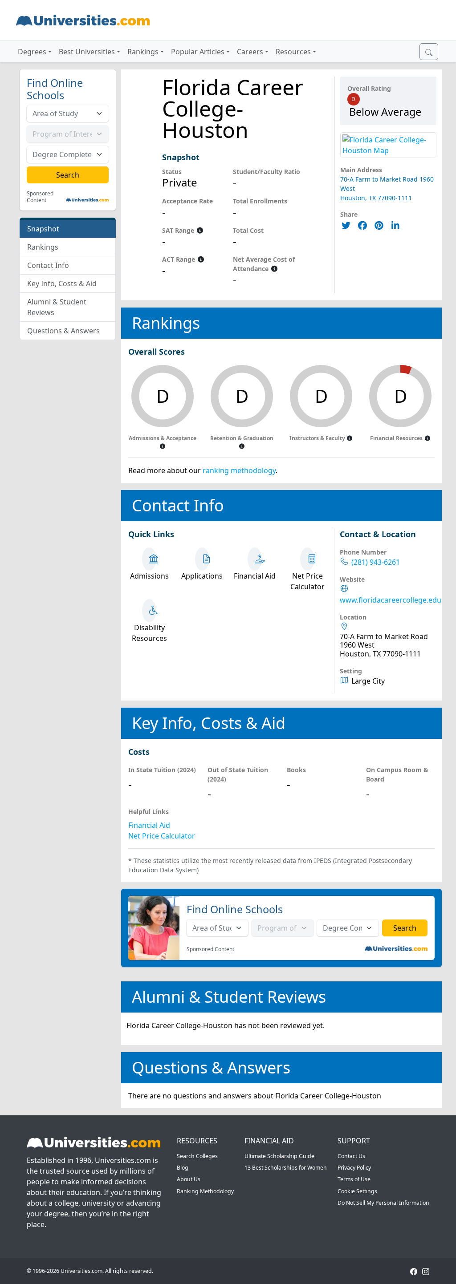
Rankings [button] (143, 52)
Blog (182, 1167)
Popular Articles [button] (197, 52)
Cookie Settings (357, 1191)
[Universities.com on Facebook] (413, 1271)
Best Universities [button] (87, 52)
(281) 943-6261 (375, 562)
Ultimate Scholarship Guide (279, 1156)
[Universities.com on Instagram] (425, 1271)
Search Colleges (197, 1156)
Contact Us (351, 1156)
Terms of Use (354, 1179)
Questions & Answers (63, 331)
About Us (188, 1179)
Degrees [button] (32, 52)
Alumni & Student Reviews (56, 307)
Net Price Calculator (161, 836)
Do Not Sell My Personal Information (383, 1203)
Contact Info (48, 265)
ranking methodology (239, 470)
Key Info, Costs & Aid (62, 283)
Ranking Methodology (205, 1191)
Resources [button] (293, 52)
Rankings (42, 247)
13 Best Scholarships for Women (285, 1167)
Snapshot (43, 229)
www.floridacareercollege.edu (390, 600)
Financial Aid (149, 825)
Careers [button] (250, 52)
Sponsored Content (40, 196)
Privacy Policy (354, 1167)
